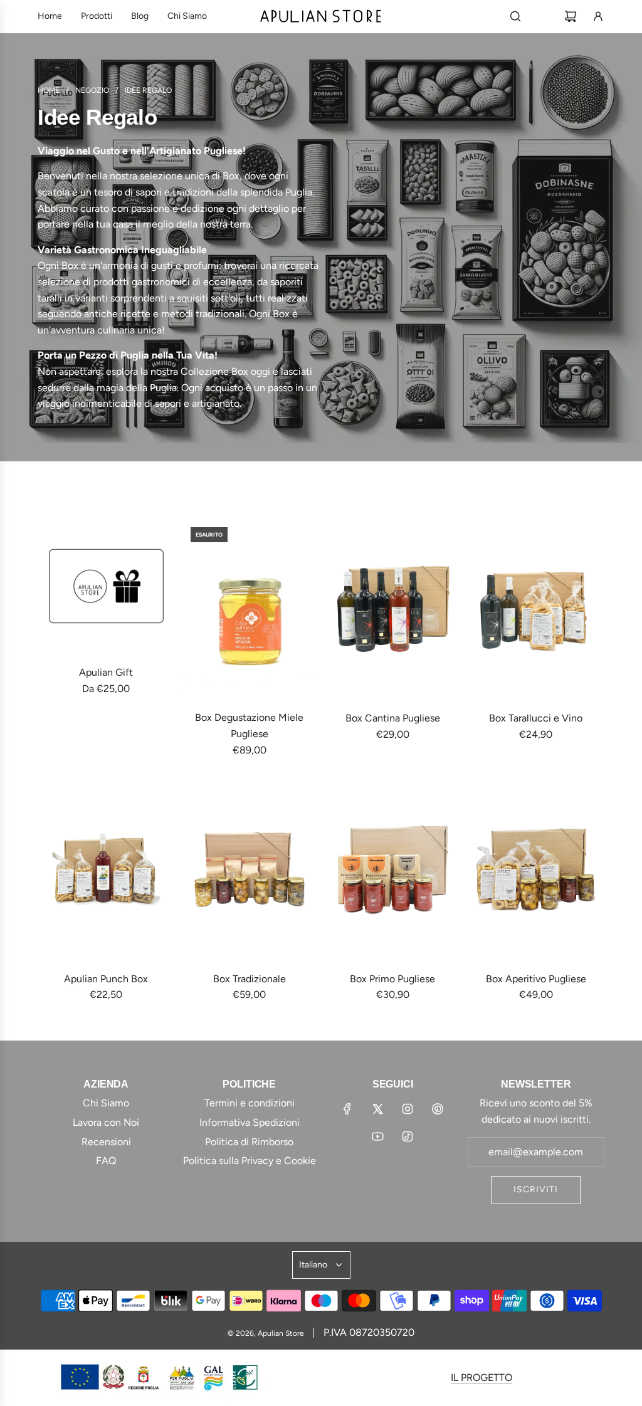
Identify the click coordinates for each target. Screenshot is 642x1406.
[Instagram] (407, 1109)
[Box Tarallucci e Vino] (536, 609)
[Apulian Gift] (106, 586)
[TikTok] (407, 1136)
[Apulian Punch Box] (106, 869)
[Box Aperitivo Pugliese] (536, 869)
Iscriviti (535, 1189)
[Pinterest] (437, 1109)
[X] (377, 1109)
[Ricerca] (515, 16)
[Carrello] (570, 16)
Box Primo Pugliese (392, 979)
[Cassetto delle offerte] (543, 16)
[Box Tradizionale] (249, 869)
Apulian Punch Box (106, 979)
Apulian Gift (106, 672)
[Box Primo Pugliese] (392, 869)
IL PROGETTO (481, 1377)
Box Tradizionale (249, 979)
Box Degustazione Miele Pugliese (249, 725)
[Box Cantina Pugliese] (392, 609)
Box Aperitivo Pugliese (536, 979)
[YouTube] (377, 1136)
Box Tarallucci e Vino (535, 718)
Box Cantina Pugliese (392, 718)
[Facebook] (347, 1109)
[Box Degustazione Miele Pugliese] (249, 609)
